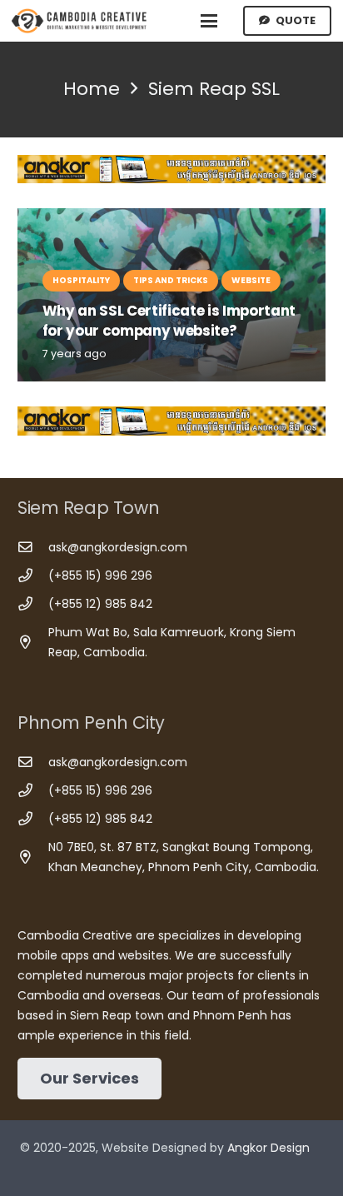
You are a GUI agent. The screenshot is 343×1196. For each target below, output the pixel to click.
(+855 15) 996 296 (100, 575)
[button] (208, 20)
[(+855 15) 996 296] (32, 576)
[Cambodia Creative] (80, 20)
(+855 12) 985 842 (100, 604)
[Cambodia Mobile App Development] (171, 169)
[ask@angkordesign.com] (32, 548)
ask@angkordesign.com (117, 547)
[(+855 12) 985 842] (32, 604)
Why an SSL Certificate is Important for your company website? (169, 321)
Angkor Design (268, 1147)
